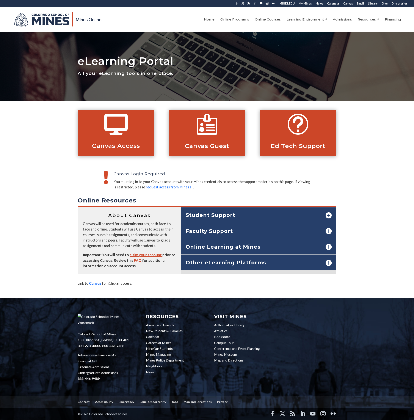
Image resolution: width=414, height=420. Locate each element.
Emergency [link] (126, 402)
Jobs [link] (175, 402)
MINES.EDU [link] (287, 3)
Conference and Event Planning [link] (237, 348)
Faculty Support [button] (209, 231)
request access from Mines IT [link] (169, 187)
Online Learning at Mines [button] (223, 247)
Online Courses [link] (268, 19)
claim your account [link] (146, 255)
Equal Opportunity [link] (153, 402)
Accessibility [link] (104, 402)
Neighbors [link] (154, 366)
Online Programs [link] (234, 19)
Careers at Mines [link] (158, 343)
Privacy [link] (222, 402)
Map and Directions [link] (228, 360)
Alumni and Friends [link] (160, 325)
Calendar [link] (333, 3)
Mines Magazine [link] (158, 354)
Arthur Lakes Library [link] (229, 325)
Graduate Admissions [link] (93, 367)
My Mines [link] (305, 3)
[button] (236, 4)
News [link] (319, 3)
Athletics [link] (220, 331)
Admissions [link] (342, 19)
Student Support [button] (210, 215)
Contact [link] (84, 402)
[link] (70, 19)
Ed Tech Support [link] (298, 146)
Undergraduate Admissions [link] (98, 373)
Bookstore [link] (222, 337)
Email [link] (360, 3)
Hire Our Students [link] (159, 348)
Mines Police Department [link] (165, 360)
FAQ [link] (137, 260)
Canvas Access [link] (116, 145)
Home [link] (209, 19)
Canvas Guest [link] (207, 146)
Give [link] (384, 3)
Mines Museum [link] (225, 354)
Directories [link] (400, 3)
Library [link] (373, 3)
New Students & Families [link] (164, 331)
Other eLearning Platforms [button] (226, 262)
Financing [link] (393, 19)
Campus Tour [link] (224, 343)
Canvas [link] (348, 3)
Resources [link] (367, 19)
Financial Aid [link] (87, 361)
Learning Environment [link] (305, 19)
